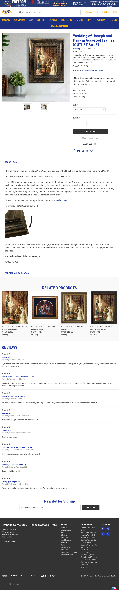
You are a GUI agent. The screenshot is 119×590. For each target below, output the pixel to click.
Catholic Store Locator (89, 545)
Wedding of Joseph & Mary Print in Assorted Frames (15, 328)
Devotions (53, 20)
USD (106, 12)
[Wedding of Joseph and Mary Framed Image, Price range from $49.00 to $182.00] (45, 308)
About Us (84, 547)
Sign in (89, 12)
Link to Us (84, 564)
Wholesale (85, 550)
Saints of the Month (88, 540)
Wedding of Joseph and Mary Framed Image (43, 328)
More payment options (90, 138)
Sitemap (84, 567)
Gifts (89, 20)
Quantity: (77, 118)
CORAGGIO (113, 20)
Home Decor (100, 20)
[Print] (83, 151)
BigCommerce (14, 584)
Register (97, 12)
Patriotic (6, 20)
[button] (15, 3)
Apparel (80, 20)
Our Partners (19, 20)
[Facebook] (74, 151)
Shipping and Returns (89, 557)
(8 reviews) (86, 70)
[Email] (78, 151)
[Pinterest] (91, 151)
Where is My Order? (88, 555)
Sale (31, 20)
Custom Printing (87, 542)
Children (40, 20)
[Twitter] (87, 151)
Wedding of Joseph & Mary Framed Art (72, 328)
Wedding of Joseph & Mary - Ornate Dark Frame (101, 328)
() (116, 12)
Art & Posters (66, 20)
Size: (75, 105)
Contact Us (85, 552)
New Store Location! (88, 533)
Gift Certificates (67, 555)
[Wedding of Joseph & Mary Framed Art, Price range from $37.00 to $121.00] (74, 308)
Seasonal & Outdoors (59, 26)
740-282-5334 (9, 542)
